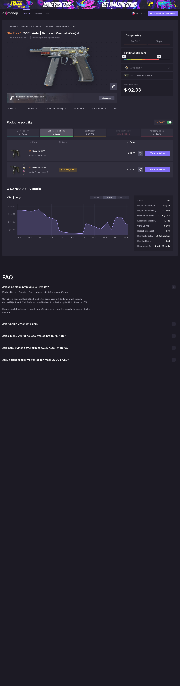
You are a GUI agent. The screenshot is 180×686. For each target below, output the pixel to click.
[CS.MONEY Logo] (10, 13)
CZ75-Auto (36, 26)
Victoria (49, 26)
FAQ (48, 13)
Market (38, 13)
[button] (147, 67)
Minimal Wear (62, 26)
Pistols (24, 26)
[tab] (96, 197)
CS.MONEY (12, 26)
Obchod (27, 13)
